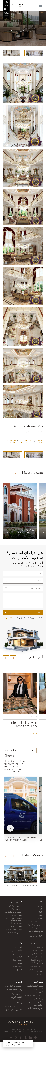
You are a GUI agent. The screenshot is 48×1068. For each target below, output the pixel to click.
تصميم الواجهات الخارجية (13, 912)
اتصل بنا (40, 918)
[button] (6, 474)
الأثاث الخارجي (17, 951)
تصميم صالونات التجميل (14, 926)
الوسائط (40, 915)
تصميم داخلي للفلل (15, 906)
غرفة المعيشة (17, 966)
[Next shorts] (39, 750)
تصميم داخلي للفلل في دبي (13, 986)
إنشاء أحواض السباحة (36, 999)
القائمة (40, 902)
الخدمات (19, 982)
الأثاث (20, 943)
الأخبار (41, 912)
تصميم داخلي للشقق (15, 909)
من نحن (40, 906)
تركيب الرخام (38, 974)
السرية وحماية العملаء (35, 925)
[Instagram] (15, 1037)
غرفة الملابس (17, 954)
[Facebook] (20, 1037)
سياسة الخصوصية (9, 618)
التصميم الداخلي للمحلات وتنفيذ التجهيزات (13, 919)
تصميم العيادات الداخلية (14, 933)
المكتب (19, 957)
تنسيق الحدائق (38, 982)
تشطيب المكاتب (37, 954)
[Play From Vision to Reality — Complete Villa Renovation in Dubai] (20, 805)
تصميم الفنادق (17, 915)
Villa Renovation (16, 923)
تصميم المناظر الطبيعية (35, 986)
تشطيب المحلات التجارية (34, 957)
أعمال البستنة (38, 989)
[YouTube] (10, 1037)
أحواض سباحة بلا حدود (35, 1002)
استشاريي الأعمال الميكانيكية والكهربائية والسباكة (35, 961)
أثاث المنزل (18, 947)
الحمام (19, 963)
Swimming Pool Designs (34, 995)
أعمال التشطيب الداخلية (35, 943)
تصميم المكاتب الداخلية (14, 929)
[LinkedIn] (30, 1037)
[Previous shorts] (32, 750)
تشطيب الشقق (38, 951)
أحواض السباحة (38, 992)
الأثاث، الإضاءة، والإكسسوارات (16, 998)
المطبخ (19, 970)
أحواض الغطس (38, 1005)
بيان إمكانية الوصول (36, 936)
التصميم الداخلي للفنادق (14, 1010)
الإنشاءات (39, 909)
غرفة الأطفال (17, 960)
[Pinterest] (35, 1037)
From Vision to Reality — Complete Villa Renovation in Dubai (20, 838)
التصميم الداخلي (16, 902)
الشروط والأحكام (37, 928)
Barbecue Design (36, 966)
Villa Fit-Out (38, 947)
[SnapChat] (25, 1037)
